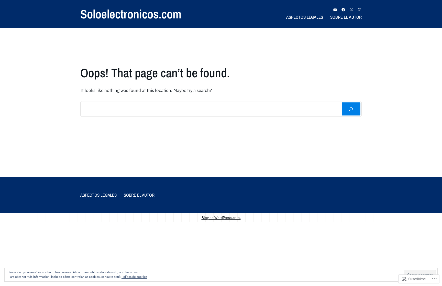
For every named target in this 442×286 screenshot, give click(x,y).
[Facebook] (343, 10)
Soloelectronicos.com (130, 14)
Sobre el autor (346, 17)
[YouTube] (335, 10)
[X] (351, 10)
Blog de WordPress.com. (221, 217)
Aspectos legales (304, 17)
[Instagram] (360, 10)
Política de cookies (134, 277)
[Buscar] (351, 108)
